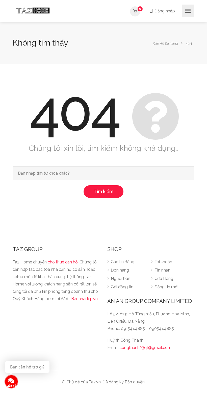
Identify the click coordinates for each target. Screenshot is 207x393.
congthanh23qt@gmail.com (145, 347)
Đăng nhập (164, 11)
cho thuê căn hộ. (63, 262)
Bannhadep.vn (84, 298)
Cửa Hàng (163, 278)
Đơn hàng (120, 270)
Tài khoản (163, 261)
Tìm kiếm (103, 191)
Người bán (120, 278)
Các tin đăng (122, 261)
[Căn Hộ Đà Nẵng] (33, 10)
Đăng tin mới (166, 286)
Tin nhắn (162, 270)
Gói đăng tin (122, 286)
